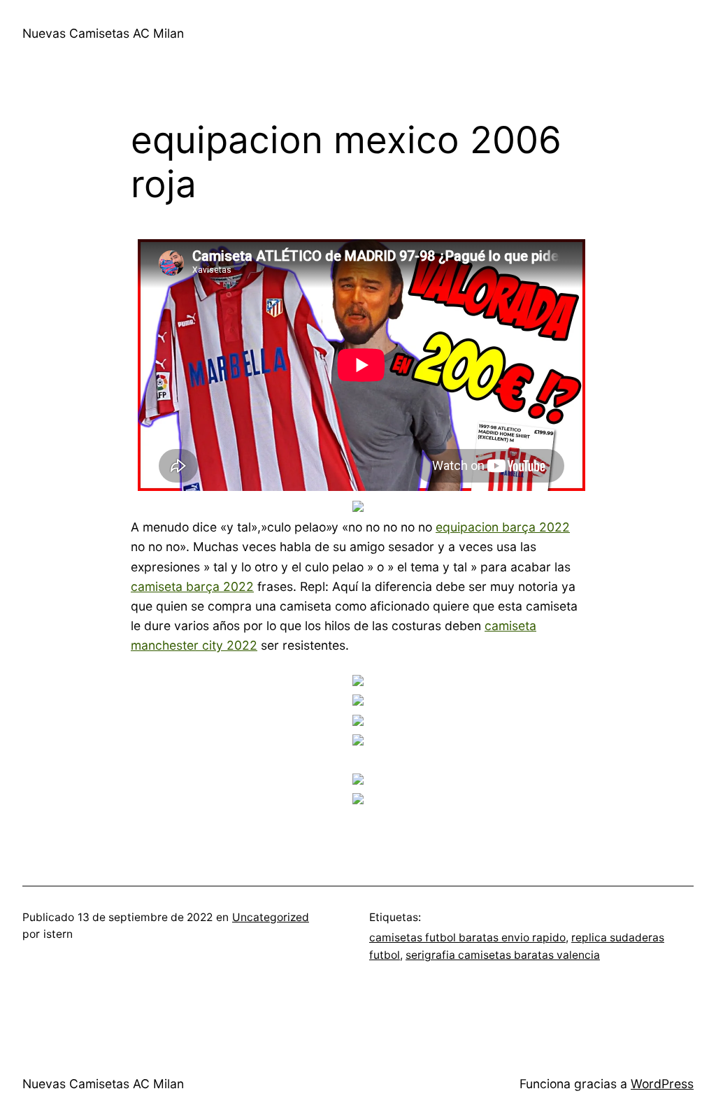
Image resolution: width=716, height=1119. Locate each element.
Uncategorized (270, 917)
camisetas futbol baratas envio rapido (467, 937)
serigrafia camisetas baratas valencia (503, 955)
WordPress (662, 1083)
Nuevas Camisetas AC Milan (103, 33)
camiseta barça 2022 (192, 586)
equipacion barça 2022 (503, 527)
